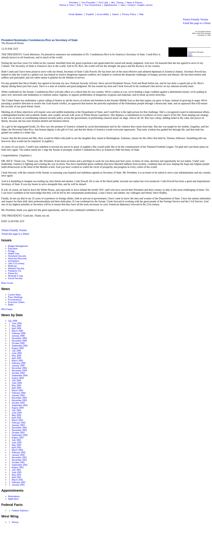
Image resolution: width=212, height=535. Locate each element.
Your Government (92, 5)
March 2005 (17, 360)
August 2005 (18, 348)
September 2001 (19, 465)
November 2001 (19, 460)
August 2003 (18, 408)
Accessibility (103, 14)
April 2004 (16, 388)
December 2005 (19, 338)
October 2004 (18, 373)
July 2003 (16, 410)
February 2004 (19, 393)
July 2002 (16, 440)
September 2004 (19, 375)
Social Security (15, 278)
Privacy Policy (129, 14)
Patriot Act (13, 273)
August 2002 (18, 437)
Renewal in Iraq (15, 276)
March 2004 (17, 390)
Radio (10, 304)
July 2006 (12, 321)
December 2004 (19, 368)
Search (115, 14)
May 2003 (16, 415)
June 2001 (17, 472)
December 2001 (19, 457)
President (73, 2)
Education (13, 248)
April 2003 (16, 417)
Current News (14, 294)
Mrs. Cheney (117, 2)
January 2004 (18, 395)
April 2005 (16, 358)
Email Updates (76, 14)
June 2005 (17, 353)
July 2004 (16, 380)
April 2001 (16, 477)
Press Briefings (15, 297)
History (15, 522)
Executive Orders (16, 302)
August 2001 (18, 467)
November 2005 (19, 341)
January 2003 (18, 425)
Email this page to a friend (196, 23)
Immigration (13, 261)
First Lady (103, 2)
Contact (131, 5)
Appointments (110, 5)
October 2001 (18, 462)
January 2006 (18, 336)
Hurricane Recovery (17, 258)
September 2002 (19, 435)
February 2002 (19, 452)
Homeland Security (17, 256)
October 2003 (18, 403)
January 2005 (18, 365)
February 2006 (19, 333)
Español (90, 14)
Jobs (122, 5)
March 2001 (17, 480)
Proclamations (15, 299)
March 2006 (17, 331)
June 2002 (17, 442)
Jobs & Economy (16, 263)
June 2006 (17, 323)
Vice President (88, 2)
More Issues (7, 283)
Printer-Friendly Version (195, 19)
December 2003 (19, 398)
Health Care (13, 253)
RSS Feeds (6, 309)
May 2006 (16, 326)
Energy (11, 251)
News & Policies (134, 2)
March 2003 (17, 420)
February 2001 (19, 482)
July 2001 (16, 470)
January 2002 (18, 455)
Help (141, 14)
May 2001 (16, 475)
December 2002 (19, 427)
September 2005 (19, 345)
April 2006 (16, 328)
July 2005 (16, 350)
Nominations (14, 496)
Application (13, 499)
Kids (79, 5)
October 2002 (18, 432)
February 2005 (19, 363)
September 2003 (19, 405)
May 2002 (16, 445)
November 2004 (19, 370)
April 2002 (16, 447)
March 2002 (17, 450)
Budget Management (18, 246)
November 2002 (19, 430)
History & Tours (66, 5)
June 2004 (17, 383)
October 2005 (18, 343)
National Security (16, 268)
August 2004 (18, 378)
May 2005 (16, 355)
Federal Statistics (20, 510)
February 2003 (19, 422)
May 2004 (16, 385)
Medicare (12, 266)
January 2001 (18, 485)
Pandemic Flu (14, 271)
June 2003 (17, 413)
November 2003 (19, 400)
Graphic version (145, 5)
